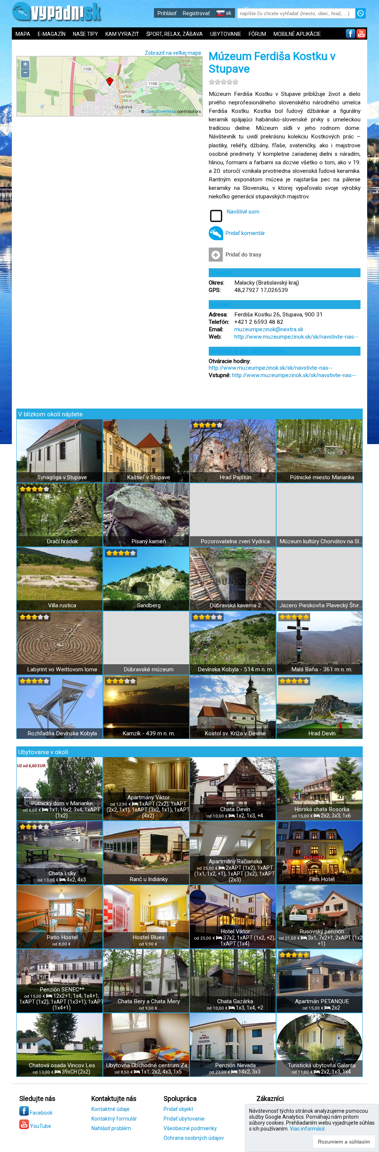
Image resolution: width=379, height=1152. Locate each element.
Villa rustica (62, 605)
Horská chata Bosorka (321, 809)
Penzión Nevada (235, 1065)
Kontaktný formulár (114, 1119)
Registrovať (196, 13)
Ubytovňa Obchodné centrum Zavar (148, 1065)
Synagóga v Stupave (62, 477)
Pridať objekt (178, 1109)
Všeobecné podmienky (190, 1128)
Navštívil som (243, 211)
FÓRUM (257, 34)
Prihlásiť (167, 13)
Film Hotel (322, 879)
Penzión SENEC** (62, 989)
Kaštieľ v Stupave (148, 477)
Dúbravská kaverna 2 (235, 605)
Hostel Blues (149, 937)
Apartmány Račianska (235, 861)
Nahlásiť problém (111, 1128)
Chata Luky (62, 873)
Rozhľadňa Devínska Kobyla (62, 733)
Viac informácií (307, 1129)
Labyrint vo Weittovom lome (62, 669)
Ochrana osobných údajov (194, 1138)
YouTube (40, 1126)
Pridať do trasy (243, 254)
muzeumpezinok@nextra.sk (268, 329)
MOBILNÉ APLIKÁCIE (297, 34)
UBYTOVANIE (225, 34)
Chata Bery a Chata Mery (149, 1001)
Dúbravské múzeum (149, 669)
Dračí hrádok (62, 541)
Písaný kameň (148, 541)
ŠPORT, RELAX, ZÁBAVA (174, 34)
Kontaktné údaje (110, 1109)
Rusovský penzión (321, 931)
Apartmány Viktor (148, 797)
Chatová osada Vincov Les (62, 1065)
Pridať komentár (245, 233)
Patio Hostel (62, 937)
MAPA (23, 34)
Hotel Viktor (235, 931)
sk (228, 13)
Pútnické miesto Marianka (322, 477)
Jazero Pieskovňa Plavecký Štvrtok (321, 605)
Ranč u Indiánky (149, 879)
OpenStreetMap (160, 111)
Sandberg (149, 605)
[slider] (223, 82)
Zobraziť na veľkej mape (173, 53)
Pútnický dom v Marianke (62, 803)
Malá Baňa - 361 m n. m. (321, 669)
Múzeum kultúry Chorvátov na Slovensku (321, 541)
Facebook (41, 1113)
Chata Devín (235, 809)
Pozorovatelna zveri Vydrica (235, 541)
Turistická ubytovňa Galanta (322, 1065)
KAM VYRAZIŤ (122, 34)
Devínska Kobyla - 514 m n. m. (235, 669)
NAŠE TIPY (85, 34)
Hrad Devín (322, 733)
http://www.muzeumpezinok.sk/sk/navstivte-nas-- (296, 336)
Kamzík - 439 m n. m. (149, 733)
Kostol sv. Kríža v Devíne (235, 733)
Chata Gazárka (235, 1001)
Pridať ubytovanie (184, 1119)
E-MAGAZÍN (52, 34)
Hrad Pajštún (235, 477)
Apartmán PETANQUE (322, 1001)
